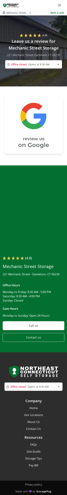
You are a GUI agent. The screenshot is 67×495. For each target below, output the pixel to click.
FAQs (33, 445)
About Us (33, 422)
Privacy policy (33, 484)
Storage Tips (33, 458)
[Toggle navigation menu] (61, 5)
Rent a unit (57, 12)
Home (33, 408)
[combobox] (33, 64)
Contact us (33, 337)
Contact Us (33, 429)
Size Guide (34, 451)
